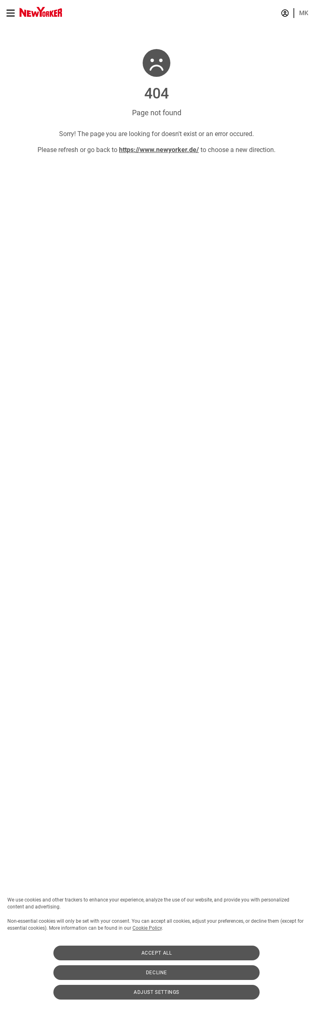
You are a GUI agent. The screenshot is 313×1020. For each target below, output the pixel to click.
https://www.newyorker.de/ (159, 150)
